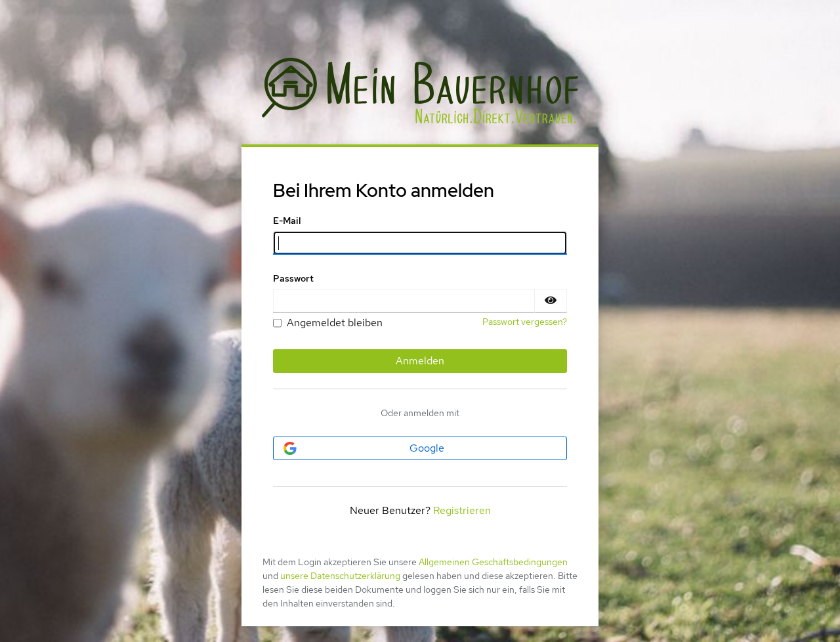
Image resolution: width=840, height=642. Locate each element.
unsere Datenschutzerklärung (340, 576)
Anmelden (420, 361)
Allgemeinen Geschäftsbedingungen (493, 562)
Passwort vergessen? (524, 322)
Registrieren (462, 510)
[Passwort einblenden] (550, 300)
